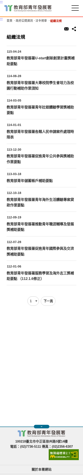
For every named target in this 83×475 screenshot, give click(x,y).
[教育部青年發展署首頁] (28, 8)
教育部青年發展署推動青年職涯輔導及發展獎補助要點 (40, 227)
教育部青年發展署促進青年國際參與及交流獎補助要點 (40, 251)
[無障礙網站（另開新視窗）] (64, 459)
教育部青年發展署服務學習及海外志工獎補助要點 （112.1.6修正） (40, 276)
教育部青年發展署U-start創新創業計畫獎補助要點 (41, 61)
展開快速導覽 (41, 426)
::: (1, 2)
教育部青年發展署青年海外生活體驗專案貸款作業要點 (40, 202)
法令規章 (41, 20)
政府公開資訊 (24, 20)
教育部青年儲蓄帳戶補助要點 (30, 181)
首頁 (9, 20)
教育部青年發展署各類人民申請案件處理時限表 (40, 134)
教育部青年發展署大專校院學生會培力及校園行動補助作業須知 (40, 85)
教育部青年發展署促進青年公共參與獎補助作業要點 (40, 159)
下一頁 (48, 301)
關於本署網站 (42, 469)
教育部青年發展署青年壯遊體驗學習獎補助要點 (40, 110)
